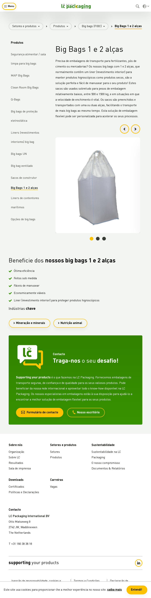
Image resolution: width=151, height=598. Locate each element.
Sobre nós (15, 445)
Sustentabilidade (103, 445)
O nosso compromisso (106, 463)
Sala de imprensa (20, 468)
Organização (16, 452)
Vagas (53, 486)
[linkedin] (139, 563)
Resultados (16, 463)
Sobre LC (14, 457)
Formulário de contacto (42, 412)
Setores (55, 452)
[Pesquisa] (138, 6)
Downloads (16, 480)
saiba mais (114, 589)
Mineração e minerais (30, 323)
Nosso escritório (88, 412)
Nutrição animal (71, 323)
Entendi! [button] (136, 589)
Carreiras (56, 480)
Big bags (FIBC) (92, 26)
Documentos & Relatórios (108, 468)
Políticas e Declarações (24, 492)
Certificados (16, 486)
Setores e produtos (24, 26)
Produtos (59, 26)
